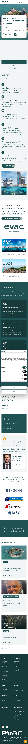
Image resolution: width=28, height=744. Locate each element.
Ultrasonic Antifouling (17, 661)
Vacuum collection (6, 669)
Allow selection (14, 387)
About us (16, 695)
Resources (4, 695)
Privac (20, 737)
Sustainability (18, 707)
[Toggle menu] (25, 2)
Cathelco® (14, 65)
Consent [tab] (5, 353)
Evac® (14, 62)
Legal (11, 737)
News (3, 700)
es (4, 738)
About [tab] (23, 353)
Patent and (13, 738)
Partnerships (5, 408)
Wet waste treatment (4, 676)
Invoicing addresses (4, 713)
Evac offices (4, 710)
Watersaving (4, 412)
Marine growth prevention (18, 669)
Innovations (4, 405)
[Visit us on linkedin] (3, 727)
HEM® (14, 68)
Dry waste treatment (4, 680)
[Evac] (5, 2)
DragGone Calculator (17, 718)
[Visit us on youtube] (7, 727)
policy (24, 737)
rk (21, 738)
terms (7, 738)
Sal (3, 738)
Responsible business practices (19, 710)
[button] (19, 2)
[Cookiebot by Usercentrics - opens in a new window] (20, 351)
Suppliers (16, 702)
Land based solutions (4, 661)
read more (8, 34)
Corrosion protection (17, 665)
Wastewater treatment (4, 672)
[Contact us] (25, 741)
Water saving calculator (17, 714)
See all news (4, 648)
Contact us (4, 707)
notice (15, 737)
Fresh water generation (4, 665)
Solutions (16, 685)
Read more (7, 166)
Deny (14, 391)
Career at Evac (18, 700)
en (13, 2)
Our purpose (17, 697)
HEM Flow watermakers (5, 688)
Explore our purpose (11, 218)
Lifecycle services (19, 688)
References (4, 697)
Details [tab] (14, 353)
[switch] (24, 371)
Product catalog (18, 690)
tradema (18, 738)
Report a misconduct (8, 740)
